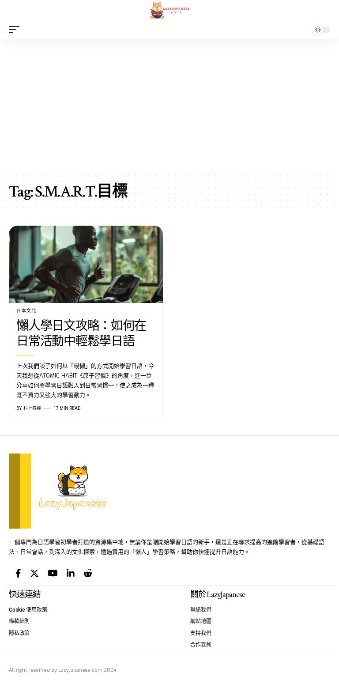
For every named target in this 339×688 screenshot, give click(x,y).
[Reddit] (88, 573)
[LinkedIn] (70, 573)
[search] (298, 29)
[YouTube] (52, 573)
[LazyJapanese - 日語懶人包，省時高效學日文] (170, 10)
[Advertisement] (169, 105)
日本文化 (26, 310)
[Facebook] (18, 573)
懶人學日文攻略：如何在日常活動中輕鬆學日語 (81, 334)
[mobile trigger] (16, 29)
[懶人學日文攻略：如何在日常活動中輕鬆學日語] (86, 264)
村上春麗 (32, 408)
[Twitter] (34, 573)
